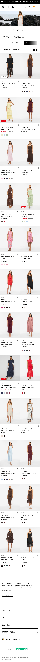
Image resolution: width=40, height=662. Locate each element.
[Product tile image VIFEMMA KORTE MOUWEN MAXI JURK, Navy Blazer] (10, 368)
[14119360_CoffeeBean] (2, 565)
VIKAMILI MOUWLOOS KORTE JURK (28, 129)
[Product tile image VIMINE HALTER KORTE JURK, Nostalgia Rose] (30, 239)
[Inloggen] (21, 7)
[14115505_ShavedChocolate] (2, 222)
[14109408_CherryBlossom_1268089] (2, 264)
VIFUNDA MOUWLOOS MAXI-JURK (28, 473)
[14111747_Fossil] (29, 92)
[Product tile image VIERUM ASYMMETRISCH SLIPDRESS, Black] (30, 282)
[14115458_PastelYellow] (2, 135)
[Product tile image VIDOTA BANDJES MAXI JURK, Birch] (30, 411)
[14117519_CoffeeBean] (24, 479)
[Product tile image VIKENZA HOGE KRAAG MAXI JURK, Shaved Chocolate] (10, 196)
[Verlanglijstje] (29, 7)
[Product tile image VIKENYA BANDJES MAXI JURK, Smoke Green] (30, 196)
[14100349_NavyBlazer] (2, 393)
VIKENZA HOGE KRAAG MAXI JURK (7, 215)
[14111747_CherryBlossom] (2, 178)
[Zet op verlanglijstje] (18, 81)
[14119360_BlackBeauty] (4, 565)
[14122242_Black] (22, 307)
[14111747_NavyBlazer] (27, 92)
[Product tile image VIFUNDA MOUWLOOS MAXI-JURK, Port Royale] (30, 453)
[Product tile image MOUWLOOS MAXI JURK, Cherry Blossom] (10, 239)
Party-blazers (17, 43)
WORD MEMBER (6, 595)
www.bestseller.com (7, 659)
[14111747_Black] (24, 92)
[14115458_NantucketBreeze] (4, 135)
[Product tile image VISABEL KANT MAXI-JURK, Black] (30, 540)
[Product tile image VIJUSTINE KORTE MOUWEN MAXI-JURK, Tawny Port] (10, 325)
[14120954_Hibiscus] (2, 307)
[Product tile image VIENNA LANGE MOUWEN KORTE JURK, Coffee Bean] (10, 540)
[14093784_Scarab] (27, 350)
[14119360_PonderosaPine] (7, 565)
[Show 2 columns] (34, 50)
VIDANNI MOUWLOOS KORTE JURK (8, 302)
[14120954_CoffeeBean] (9, 307)
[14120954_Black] (7, 307)
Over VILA (6, 625)
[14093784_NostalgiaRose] (22, 350)
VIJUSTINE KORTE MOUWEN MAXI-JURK (7, 345)
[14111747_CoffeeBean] (22, 92)
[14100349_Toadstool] (7, 393)
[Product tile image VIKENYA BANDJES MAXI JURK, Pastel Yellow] (10, 110)
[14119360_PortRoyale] (9, 565)
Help (4, 618)
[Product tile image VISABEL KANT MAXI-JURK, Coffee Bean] (30, 497)
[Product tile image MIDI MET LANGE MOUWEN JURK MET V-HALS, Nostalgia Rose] (30, 325)
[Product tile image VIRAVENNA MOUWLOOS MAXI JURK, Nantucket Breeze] (10, 453)
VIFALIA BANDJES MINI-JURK (27, 171)
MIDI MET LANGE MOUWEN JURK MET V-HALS (28, 345)
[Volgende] (2, 68)
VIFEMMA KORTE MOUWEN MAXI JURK (8, 386)
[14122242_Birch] (24, 307)
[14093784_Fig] (29, 350)
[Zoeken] (25, 7)
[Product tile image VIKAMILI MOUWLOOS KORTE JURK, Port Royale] (30, 110)
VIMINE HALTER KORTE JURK (26, 258)
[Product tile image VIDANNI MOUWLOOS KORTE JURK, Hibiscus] (10, 282)
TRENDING (5, 30)
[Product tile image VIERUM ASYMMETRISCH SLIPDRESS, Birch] (10, 411)
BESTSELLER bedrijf (10, 632)
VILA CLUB (6, 611)
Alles (5, 43)
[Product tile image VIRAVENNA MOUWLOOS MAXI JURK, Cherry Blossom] (10, 152)
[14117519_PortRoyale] (22, 479)
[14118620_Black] (24, 523)
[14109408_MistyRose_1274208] (4, 264)
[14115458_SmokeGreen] (7, 135)
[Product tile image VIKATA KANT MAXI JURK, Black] (10, 66)
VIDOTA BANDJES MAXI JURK (27, 429)
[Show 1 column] (37, 50)
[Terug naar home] (8, 7)
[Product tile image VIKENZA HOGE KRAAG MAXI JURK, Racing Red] (30, 368)
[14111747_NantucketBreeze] (2, 479)
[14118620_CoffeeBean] (22, 523)
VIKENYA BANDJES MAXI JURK (7, 128)
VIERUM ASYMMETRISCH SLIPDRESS (27, 302)
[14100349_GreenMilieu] (4, 393)
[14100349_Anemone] (9, 393)
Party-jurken (30, 43)
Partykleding (14, 30)
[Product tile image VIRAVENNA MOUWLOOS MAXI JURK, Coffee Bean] (30, 66)
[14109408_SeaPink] (7, 264)
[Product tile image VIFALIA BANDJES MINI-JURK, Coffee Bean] (30, 152)
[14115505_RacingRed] (4, 222)
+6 (32, 92)
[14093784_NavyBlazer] (24, 350)
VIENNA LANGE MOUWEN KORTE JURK (7, 560)
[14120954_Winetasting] (4, 307)
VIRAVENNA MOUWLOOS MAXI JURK (27, 85)
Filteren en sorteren (12, 50)
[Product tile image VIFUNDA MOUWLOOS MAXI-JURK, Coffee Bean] (10, 497)
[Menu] (36, 7)
